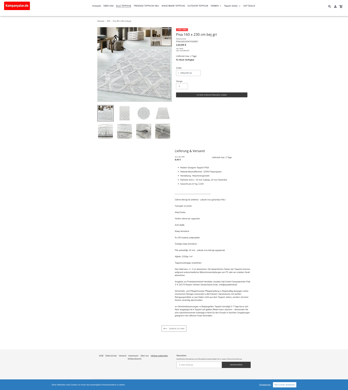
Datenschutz (111, 355)
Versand (122, 355)
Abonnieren (236, 364)
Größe (179, 68)
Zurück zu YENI (177, 328)
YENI (108, 21)
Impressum (133, 355)
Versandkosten (184, 51)
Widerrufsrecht (134, 359)
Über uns (144, 355)
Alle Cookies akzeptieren (284, 384)
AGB (101, 355)
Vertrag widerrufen (159, 355)
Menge (179, 81)
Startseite (100, 21)
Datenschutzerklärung (234, 359)
